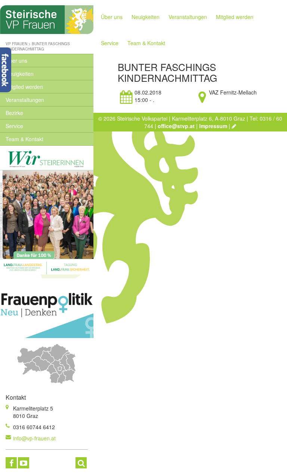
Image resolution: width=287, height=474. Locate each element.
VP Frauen (16, 43)
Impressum (213, 126)
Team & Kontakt (24, 139)
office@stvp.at (176, 126)
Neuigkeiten (20, 73)
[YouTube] (23, 462)
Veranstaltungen (25, 99)
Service (14, 126)
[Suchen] (81, 462)
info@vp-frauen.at (34, 438)
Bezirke (14, 113)
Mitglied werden (24, 86)
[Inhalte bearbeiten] (234, 126)
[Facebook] (11, 462)
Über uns (16, 60)
